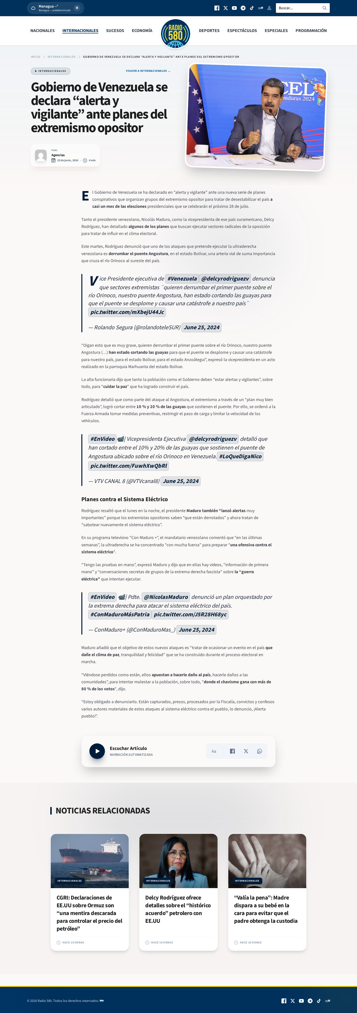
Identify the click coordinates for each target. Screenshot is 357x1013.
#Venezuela (182, 278)
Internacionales (80, 31)
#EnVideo (102, 439)
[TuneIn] (260, 8)
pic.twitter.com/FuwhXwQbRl (128, 466)
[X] (225, 8)
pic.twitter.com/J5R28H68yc (190, 614)
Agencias (58, 155)
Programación (311, 31)
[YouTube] (234, 8)
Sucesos (115, 31)
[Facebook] (216, 8)
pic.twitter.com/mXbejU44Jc (127, 312)
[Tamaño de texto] (213, 751)
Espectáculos (242, 31)
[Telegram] (243, 8)
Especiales (276, 31)
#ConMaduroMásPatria (119, 614)
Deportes (209, 31)
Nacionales (42, 31)
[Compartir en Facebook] (232, 751)
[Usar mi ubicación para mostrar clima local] (77, 8)
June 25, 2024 (201, 327)
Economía (142, 31)
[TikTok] (251, 8)
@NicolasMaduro (166, 597)
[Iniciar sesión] (269, 8)
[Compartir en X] (246, 751)
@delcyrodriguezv (225, 278)
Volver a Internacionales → (148, 71)
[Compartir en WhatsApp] (259, 751)
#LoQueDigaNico (240, 456)
